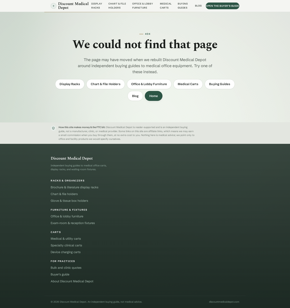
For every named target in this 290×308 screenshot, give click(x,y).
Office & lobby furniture (67, 216)
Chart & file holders (64, 194)
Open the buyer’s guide (222, 5)
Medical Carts (166, 5)
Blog (198, 5)
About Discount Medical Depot (72, 281)
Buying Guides (183, 5)
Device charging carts (66, 252)
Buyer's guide (60, 274)
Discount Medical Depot (73, 6)
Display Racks (96, 5)
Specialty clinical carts (66, 245)
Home (153, 96)
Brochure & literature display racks (74, 187)
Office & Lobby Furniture (142, 5)
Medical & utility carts (66, 239)
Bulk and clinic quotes (66, 268)
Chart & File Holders (117, 5)
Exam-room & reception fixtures (73, 223)
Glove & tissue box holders (69, 201)
